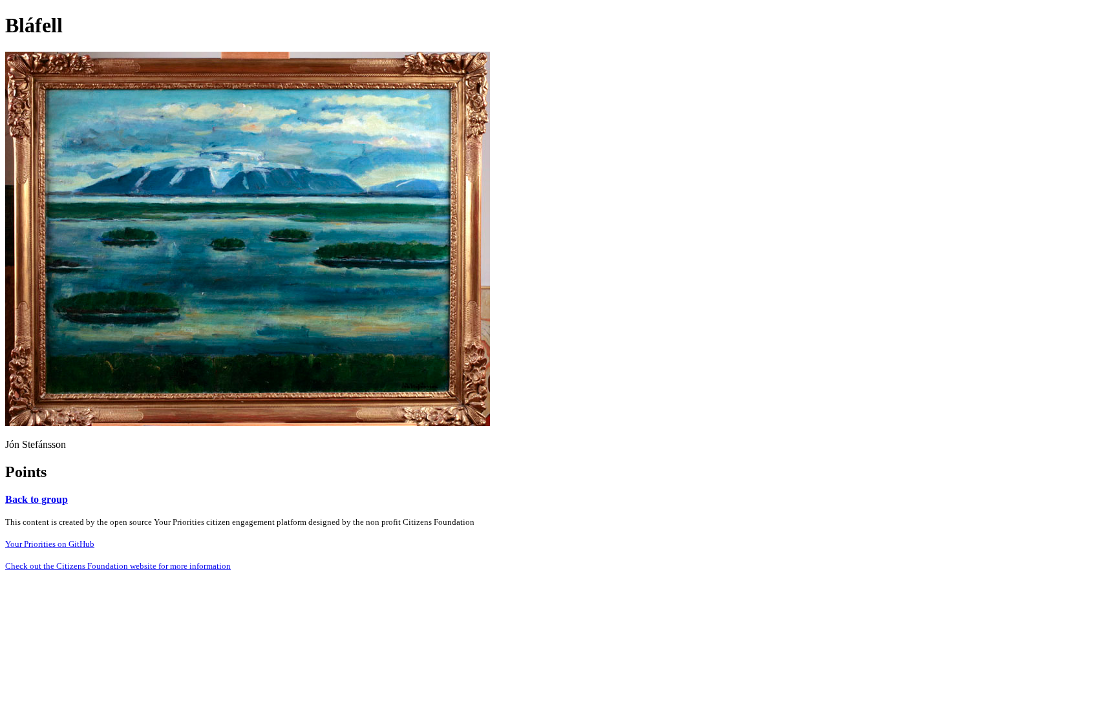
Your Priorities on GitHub (49, 544)
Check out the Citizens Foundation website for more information (118, 566)
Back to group (36, 499)
